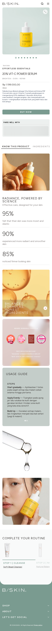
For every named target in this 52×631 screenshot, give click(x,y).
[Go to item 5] (27, 57)
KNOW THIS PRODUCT (16, 146)
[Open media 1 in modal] (45, 11)
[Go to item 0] (15, 57)
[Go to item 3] (21, 57)
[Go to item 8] (36, 57)
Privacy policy (38, 625)
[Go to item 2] (18, 57)
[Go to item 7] (33, 57)
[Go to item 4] (24, 57)
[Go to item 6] (30, 57)
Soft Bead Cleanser (12, 567)
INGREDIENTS (41, 146)
